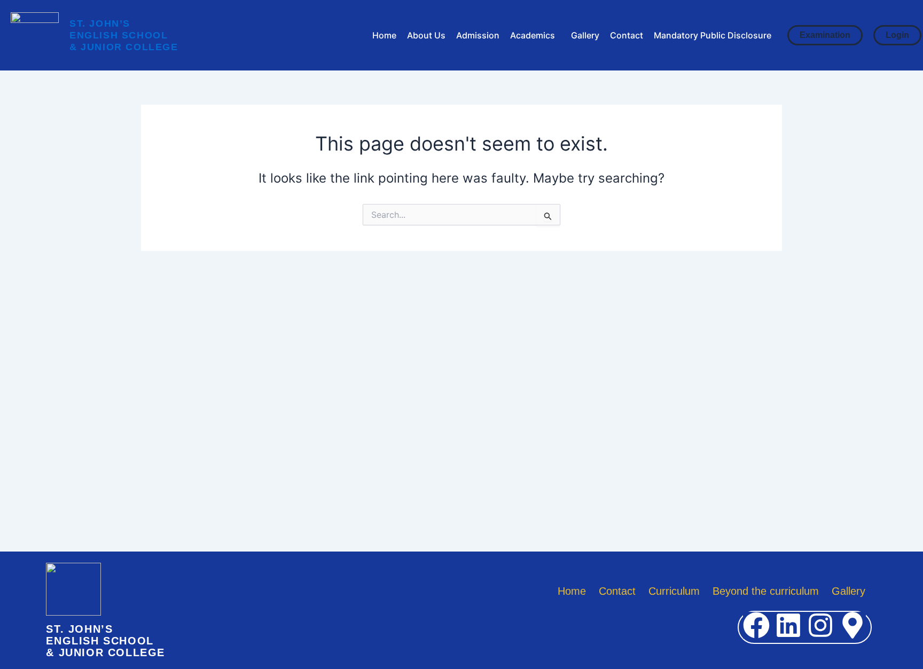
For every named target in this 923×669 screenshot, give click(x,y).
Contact (626, 35)
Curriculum (674, 591)
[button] (535, 35)
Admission (477, 35)
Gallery (585, 35)
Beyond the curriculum (766, 591)
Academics (532, 35)
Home (384, 35)
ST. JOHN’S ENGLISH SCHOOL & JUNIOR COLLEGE (123, 35)
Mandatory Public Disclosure (712, 35)
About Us (426, 35)
